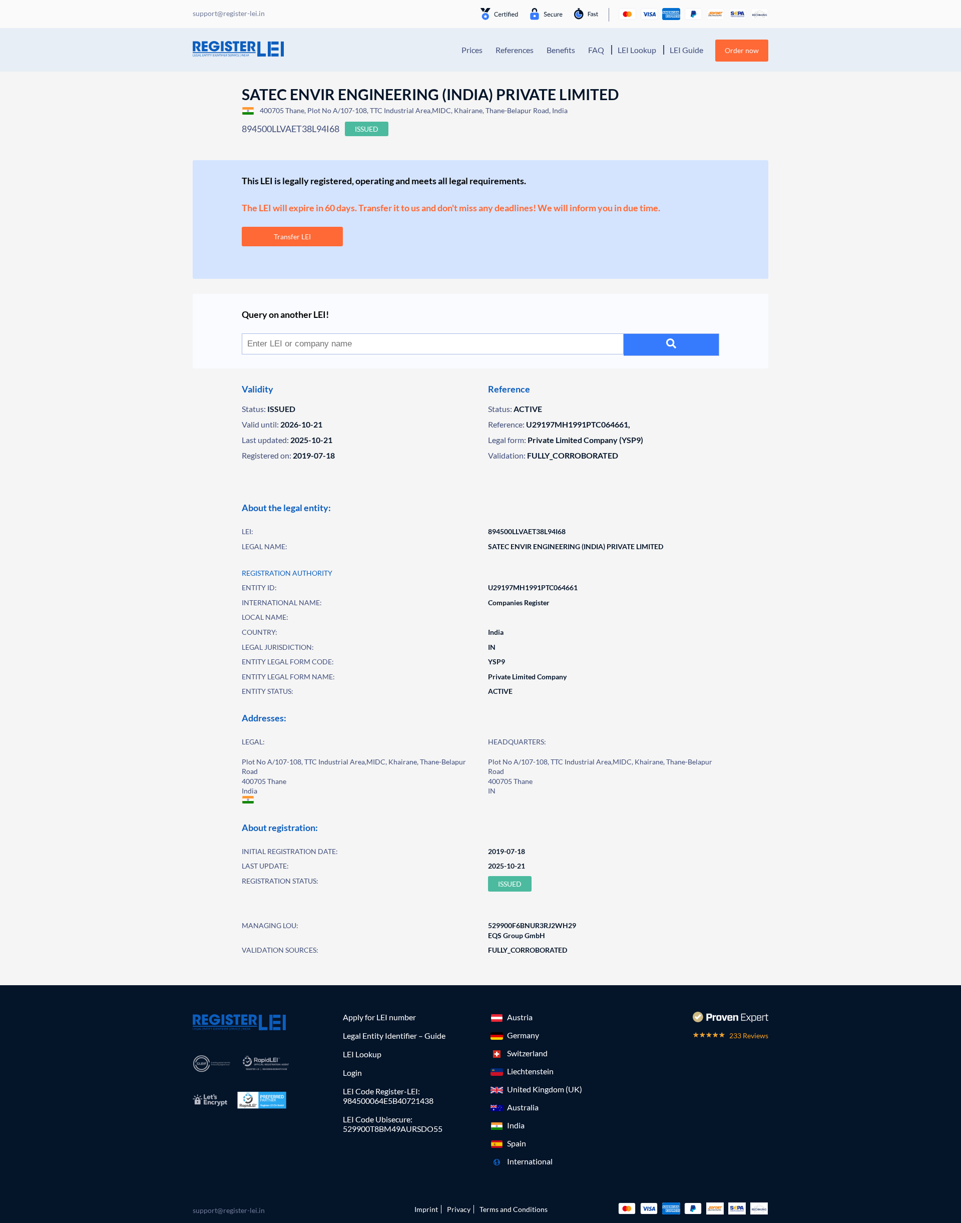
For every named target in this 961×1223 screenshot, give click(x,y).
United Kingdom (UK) (544, 1089)
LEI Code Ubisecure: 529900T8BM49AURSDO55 (392, 1123)
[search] (671, 344)
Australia (523, 1107)
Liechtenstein (530, 1071)
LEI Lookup (637, 50)
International (530, 1161)
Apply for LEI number (379, 1017)
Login (352, 1072)
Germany (523, 1035)
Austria (520, 1017)
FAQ (596, 50)
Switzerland (527, 1053)
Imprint (426, 1209)
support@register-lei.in (229, 1210)
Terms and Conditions (513, 1209)
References (515, 50)
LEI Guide (686, 50)
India (516, 1125)
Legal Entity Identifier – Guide (394, 1035)
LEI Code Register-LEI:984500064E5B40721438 (388, 1095)
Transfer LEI (292, 236)
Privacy (458, 1209)
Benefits (561, 50)
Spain (516, 1143)
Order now (742, 50)
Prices (472, 50)
